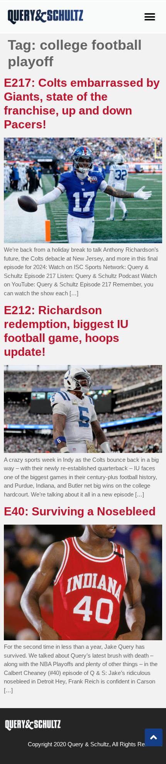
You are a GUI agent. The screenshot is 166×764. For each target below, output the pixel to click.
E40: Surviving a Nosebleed (80, 511)
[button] (149, 16)
